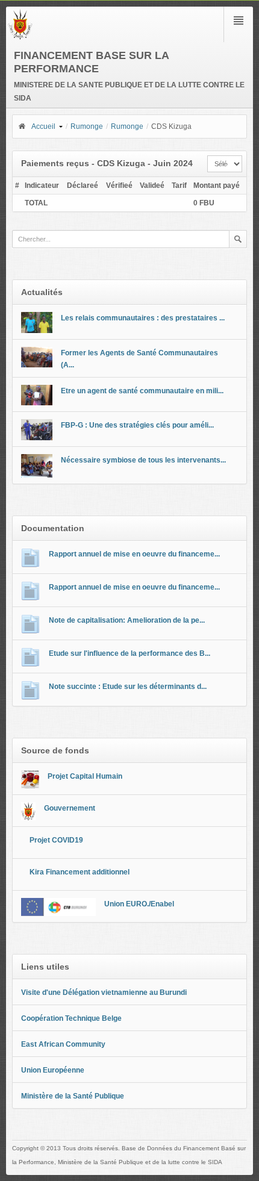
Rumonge (86, 126)
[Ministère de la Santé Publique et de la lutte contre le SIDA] (20, 37)
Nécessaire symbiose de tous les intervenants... (143, 460)
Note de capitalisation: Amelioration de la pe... (127, 620)
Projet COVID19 (56, 840)
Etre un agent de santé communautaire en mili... (142, 391)
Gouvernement (69, 808)
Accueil (43, 126)
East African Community (63, 1044)
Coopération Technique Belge (71, 1018)
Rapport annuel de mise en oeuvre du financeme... (134, 554)
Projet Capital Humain (85, 776)
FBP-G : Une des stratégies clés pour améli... (137, 425)
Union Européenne (52, 1070)
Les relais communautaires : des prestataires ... (143, 318)
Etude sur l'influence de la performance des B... (129, 653)
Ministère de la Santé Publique (72, 1096)
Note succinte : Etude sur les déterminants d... (128, 686)
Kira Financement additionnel (80, 872)
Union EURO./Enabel (139, 904)
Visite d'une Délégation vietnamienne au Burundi (104, 992)
